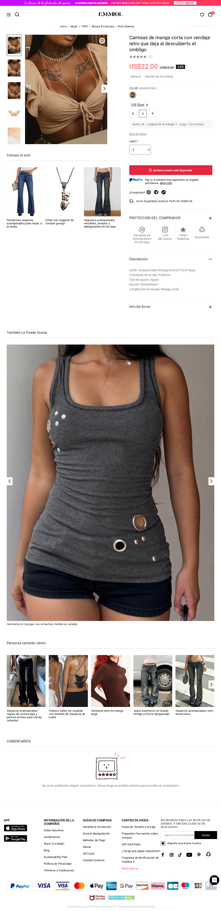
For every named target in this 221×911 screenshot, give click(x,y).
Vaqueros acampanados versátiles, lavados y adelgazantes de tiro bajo (100, 223)
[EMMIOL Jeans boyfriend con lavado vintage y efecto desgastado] (152, 681)
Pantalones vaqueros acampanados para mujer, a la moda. (24, 223)
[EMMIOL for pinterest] (199, 854)
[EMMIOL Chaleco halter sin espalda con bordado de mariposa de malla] (68, 681)
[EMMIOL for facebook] (163, 854)
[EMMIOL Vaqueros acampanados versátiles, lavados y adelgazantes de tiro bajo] (102, 191)
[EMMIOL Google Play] (15, 840)
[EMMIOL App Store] (15, 830)
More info (166, 183)
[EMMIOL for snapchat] (208, 854)
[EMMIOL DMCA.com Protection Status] (121, 900)
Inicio (63, 26)
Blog (46, 850)
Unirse (206, 835)
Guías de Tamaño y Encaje (138, 826)
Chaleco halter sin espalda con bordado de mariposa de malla (67, 714)
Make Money (130, 868)
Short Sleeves (126, 26)
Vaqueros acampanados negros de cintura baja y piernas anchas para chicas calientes (24, 715)
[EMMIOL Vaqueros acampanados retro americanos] (195, 681)
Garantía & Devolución (97, 826)
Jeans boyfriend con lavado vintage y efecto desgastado (151, 712)
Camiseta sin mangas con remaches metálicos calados (42, 624)
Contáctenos (52, 837)
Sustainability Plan (56, 857)
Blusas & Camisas (103, 26)
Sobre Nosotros (54, 830)
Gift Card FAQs (131, 844)
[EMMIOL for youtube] (189, 854)
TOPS (84, 26)
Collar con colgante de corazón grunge (59, 221)
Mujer (74, 26)
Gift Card (88, 853)
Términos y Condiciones (59, 870)
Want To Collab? (54, 843)
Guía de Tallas (138, 134)
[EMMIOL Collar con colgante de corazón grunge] (63, 191)
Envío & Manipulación (96, 833)
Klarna (87, 847)
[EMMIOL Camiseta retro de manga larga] (110, 681)
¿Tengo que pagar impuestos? (141, 851)
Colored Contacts (94, 860)
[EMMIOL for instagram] (172, 854)
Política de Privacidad (57, 863)
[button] (211, 684)
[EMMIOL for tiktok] (180, 854)
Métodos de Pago (94, 840)
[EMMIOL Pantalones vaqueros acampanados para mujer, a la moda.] (25, 191)
